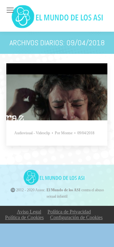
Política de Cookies (24, 217)
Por (64, 133)
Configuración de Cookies (76, 217)
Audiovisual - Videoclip (32, 133)
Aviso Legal (29, 211)
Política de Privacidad (69, 211)
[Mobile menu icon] (10, 10)
